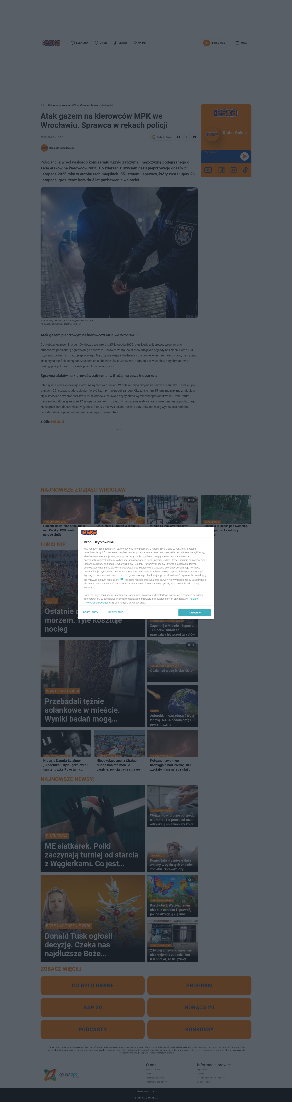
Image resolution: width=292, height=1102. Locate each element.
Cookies (103, 602)
